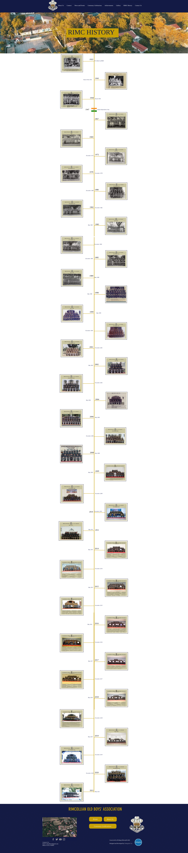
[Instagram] (64, 839)
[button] (109, 5)
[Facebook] (53, 839)
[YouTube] (60, 839)
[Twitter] (56, 839)
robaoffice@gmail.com (52, 844)
